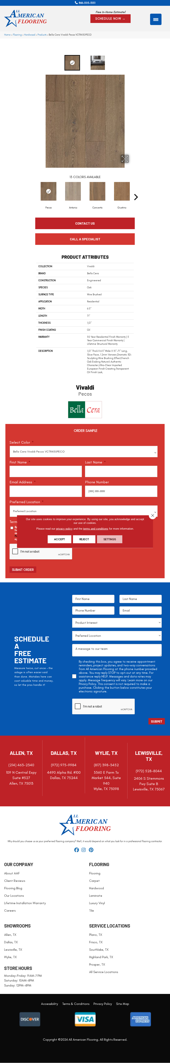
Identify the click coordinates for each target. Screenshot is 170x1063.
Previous (32, 63)
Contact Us (85, 223)
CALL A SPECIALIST (85, 239)
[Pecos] (48, 191)
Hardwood (29, 34)
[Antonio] (73, 191)
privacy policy (64, 528)
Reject (84, 539)
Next (138, 63)
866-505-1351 (87, 3)
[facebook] (77, 850)
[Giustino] (122, 191)
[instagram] (84, 850)
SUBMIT (156, 721)
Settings (109, 539)
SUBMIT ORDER (23, 570)
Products (42, 34)
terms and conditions (95, 528)
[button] (110, 18)
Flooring (17, 34)
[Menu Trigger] (156, 19)
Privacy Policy (87, 684)
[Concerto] (97, 191)
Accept (59, 539)
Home (7, 34)
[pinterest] (92, 850)
